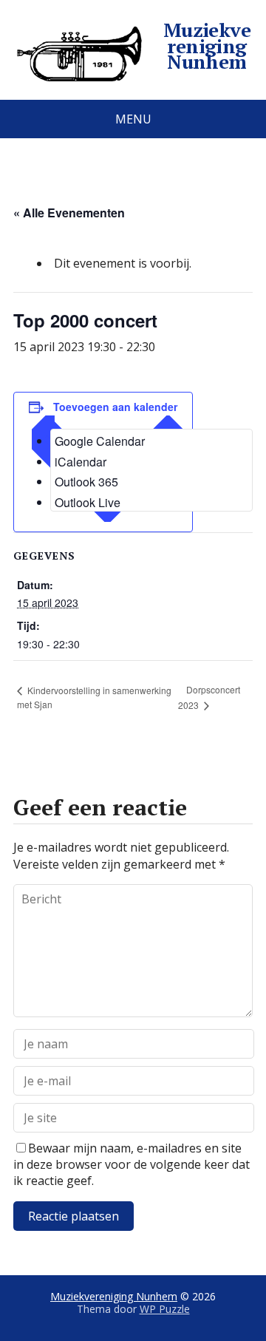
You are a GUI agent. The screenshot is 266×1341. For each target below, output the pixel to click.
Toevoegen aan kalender (115, 406)
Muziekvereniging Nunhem (207, 46)
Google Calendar (100, 440)
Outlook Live (87, 502)
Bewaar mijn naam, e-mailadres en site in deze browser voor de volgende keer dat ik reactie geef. (131, 1164)
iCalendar (80, 461)
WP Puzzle (165, 1309)
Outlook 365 (86, 481)
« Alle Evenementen (69, 212)
